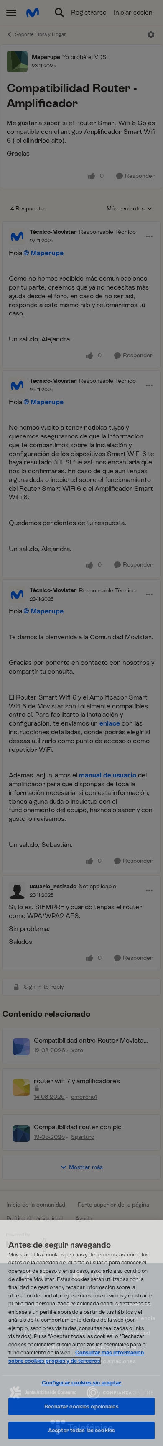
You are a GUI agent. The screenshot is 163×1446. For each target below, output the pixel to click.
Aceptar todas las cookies (81, 1430)
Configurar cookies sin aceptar (82, 1382)
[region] (81, 1333)
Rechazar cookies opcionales (81, 1406)
